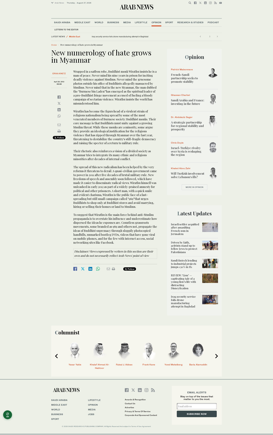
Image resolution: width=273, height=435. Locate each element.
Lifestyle (141, 22)
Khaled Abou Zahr (181, 168)
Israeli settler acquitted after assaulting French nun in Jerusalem (185, 229)
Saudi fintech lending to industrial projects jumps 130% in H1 (184, 264)
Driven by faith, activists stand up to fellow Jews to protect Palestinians (184, 247)
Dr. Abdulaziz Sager (182, 117)
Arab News (59, 3)
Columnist (67, 332)
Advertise (129, 407)
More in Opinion (194, 187)
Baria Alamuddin (198, 364)
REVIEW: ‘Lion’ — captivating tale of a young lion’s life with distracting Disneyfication (183, 281)
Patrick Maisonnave (182, 69)
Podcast (213, 22)
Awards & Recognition (135, 399)
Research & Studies (190, 22)
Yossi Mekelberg (173, 364)
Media (127, 22)
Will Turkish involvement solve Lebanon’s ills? (187, 175)
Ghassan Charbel (180, 95)
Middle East (82, 22)
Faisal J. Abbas (124, 364)
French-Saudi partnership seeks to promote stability (184, 78)
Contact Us (130, 403)
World (98, 22)
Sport (169, 22)
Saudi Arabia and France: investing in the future (187, 102)
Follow (60, 137)
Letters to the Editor (66, 29)
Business (113, 22)
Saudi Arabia (62, 22)
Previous (56, 356)
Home (54, 44)
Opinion (156, 22)
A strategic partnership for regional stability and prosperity (187, 125)
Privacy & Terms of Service (137, 411)
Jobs (91, 414)
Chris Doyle (177, 142)
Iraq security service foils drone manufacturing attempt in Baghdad (120, 37)
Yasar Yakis (75, 364)
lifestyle (94, 400)
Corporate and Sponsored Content (141, 415)
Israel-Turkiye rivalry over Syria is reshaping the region (186, 151)
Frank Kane (149, 364)
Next (217, 356)
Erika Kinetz (59, 73)
